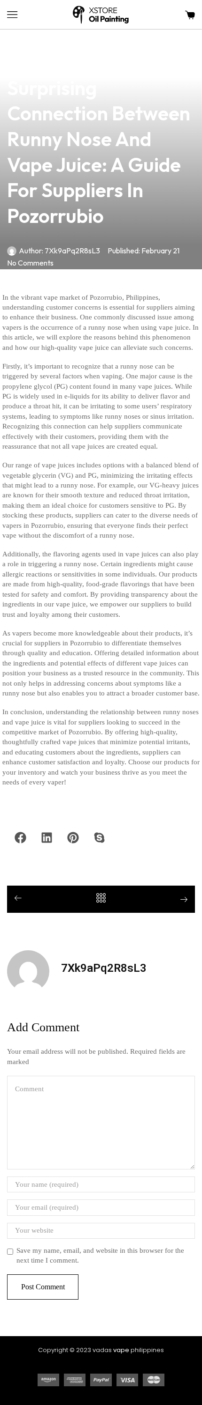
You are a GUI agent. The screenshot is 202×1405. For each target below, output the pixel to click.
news (15, 34)
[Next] (180, 900)
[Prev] (22, 899)
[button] (12, 14)
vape (121, 1350)
